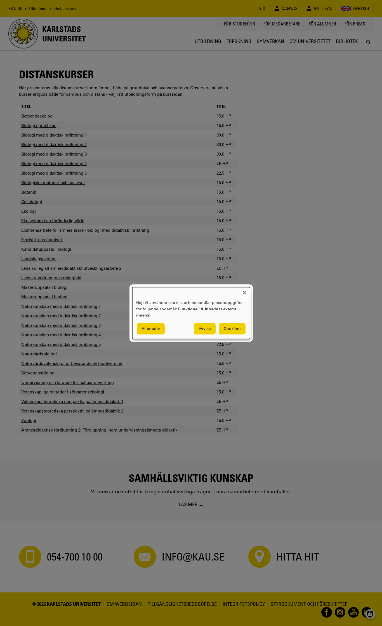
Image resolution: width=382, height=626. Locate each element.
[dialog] (191, 313)
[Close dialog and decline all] (244, 290)
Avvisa (205, 328)
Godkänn (232, 328)
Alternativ (151, 328)
